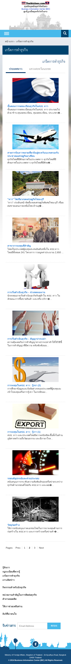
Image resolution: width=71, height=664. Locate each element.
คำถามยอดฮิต (9, 599)
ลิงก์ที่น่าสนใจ (9, 614)
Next (41, 547)
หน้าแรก (9, 41)
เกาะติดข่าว (8, 580)
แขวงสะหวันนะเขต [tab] (40, 69)
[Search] (65, 33)
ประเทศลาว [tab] (15, 69)
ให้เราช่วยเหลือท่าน (12, 606)
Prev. (18, 547)
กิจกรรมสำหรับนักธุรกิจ (14, 587)
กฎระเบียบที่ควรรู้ (11, 571)
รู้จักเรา (6, 567)
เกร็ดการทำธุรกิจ (24, 41)
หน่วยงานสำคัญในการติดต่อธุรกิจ (19, 594)
